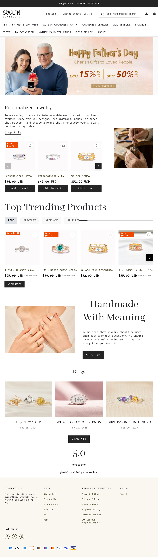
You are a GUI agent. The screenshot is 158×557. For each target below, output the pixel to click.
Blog (46, 519)
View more (14, 284)
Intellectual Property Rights (91, 521)
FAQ (45, 514)
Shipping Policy (91, 509)
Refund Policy (90, 504)
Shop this (13, 133)
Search (123, 494)
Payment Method (90, 494)
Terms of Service (91, 514)
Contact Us (50, 499)
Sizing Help (50, 494)
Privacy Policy (90, 499)
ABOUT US (93, 355)
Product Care (51, 504)
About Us (48, 509)
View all (79, 439)
